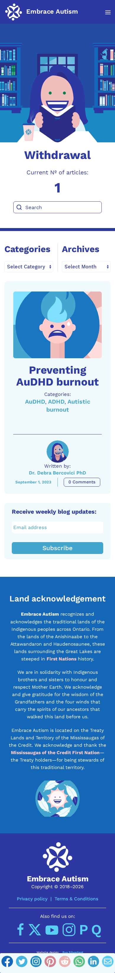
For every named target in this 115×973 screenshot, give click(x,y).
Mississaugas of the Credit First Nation (55, 752)
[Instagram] (36, 963)
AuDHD (35, 401)
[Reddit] (65, 963)
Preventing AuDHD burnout (57, 376)
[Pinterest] (50, 963)
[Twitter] (21, 963)
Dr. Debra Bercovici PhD (57, 473)
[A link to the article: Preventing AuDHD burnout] (57, 325)
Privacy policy (32, 899)
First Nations (61, 659)
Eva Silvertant (73, 952)
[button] (105, 12)
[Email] (108, 963)
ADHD (56, 401)
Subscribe (57, 548)
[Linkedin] (93, 963)
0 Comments (82, 482)
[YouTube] (52, 930)
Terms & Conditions (76, 899)
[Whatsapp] (79, 963)
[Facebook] (7, 963)
